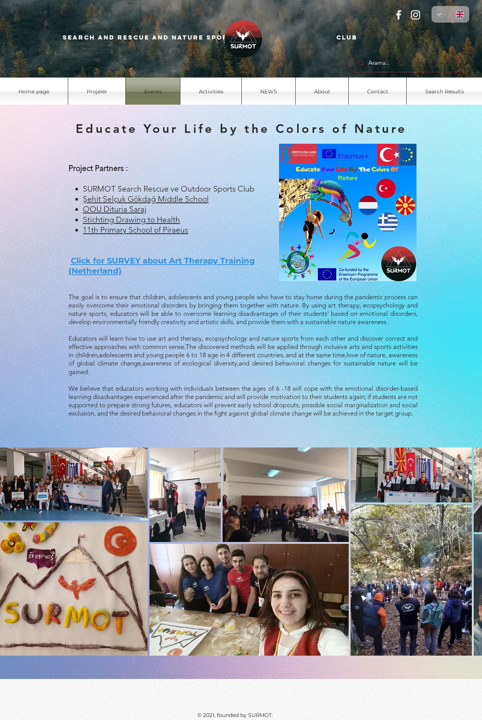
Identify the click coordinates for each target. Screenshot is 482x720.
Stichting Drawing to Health (131, 219)
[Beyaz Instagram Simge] (415, 15)
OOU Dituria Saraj (114, 209)
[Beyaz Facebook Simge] (398, 15)
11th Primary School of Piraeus (135, 229)
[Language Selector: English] (450, 14)
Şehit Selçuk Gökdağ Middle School (146, 199)
